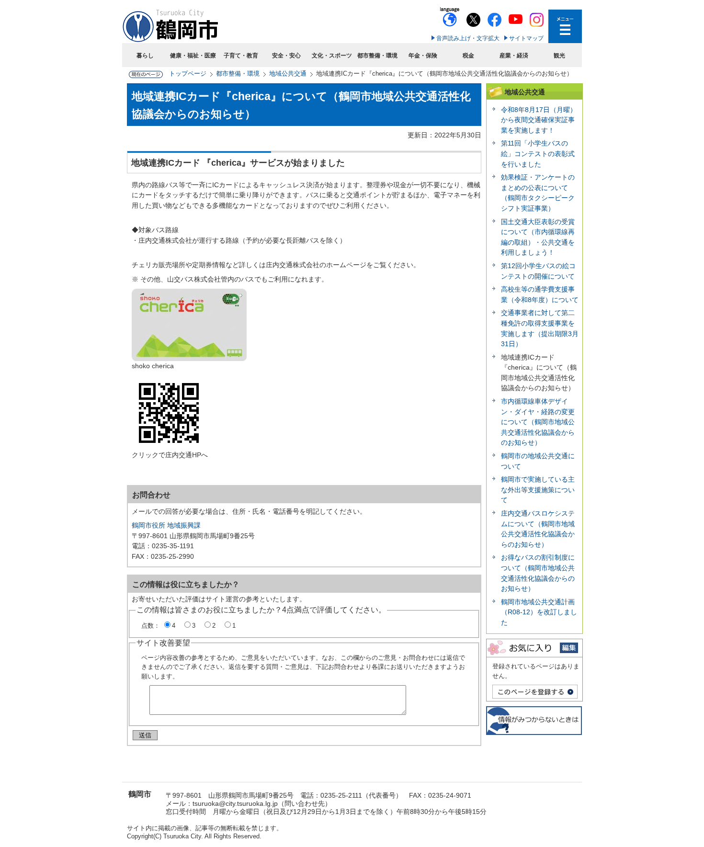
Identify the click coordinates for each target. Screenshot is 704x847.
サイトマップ (526, 38)
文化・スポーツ (332, 55)
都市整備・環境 (377, 55)
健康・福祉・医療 (193, 55)
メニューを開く (565, 26)
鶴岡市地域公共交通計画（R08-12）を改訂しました (539, 612)
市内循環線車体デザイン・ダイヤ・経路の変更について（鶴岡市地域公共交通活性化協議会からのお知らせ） (538, 421)
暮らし (145, 55)
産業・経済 (514, 55)
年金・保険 (423, 55)
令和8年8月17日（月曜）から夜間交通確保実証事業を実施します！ (539, 120)
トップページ (187, 73)
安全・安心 (286, 55)
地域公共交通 (288, 73)
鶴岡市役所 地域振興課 (166, 525)
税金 (468, 55)
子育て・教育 (241, 55)
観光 (559, 55)
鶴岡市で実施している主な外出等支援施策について (538, 489)
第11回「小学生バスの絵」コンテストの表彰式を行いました (538, 153)
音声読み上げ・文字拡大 (468, 38)
